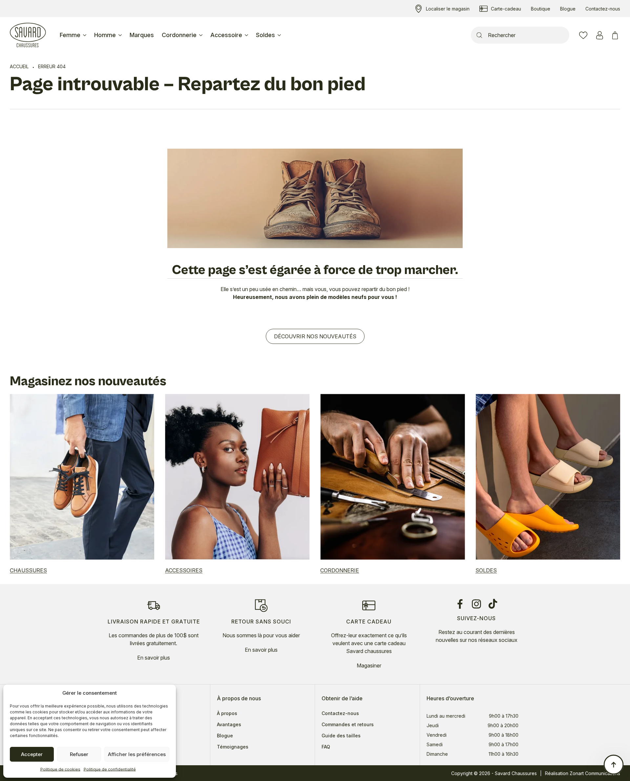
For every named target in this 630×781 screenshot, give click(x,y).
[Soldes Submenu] (280, 35)
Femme (70, 35)
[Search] (479, 35)
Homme (105, 35)
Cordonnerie (179, 35)
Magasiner (369, 665)
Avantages (229, 724)
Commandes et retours (348, 724)
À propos (227, 713)
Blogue (225, 735)
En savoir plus (153, 657)
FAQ (326, 747)
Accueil (19, 66)
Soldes (265, 35)
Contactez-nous (340, 713)
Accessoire (226, 35)
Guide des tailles (341, 735)
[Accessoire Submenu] (247, 35)
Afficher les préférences (137, 754)
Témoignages (232, 747)
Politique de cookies (60, 769)
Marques (142, 35)
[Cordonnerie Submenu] (201, 35)
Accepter (32, 754)
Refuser (79, 754)
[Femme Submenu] (85, 35)
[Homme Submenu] (121, 35)
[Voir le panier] (616, 35)
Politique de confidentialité (110, 769)
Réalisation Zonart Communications (582, 773)
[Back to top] (613, 764)
